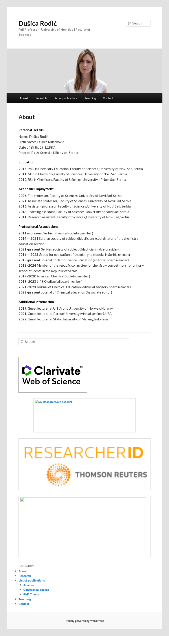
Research (41, 98)
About (24, 98)
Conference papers (36, 589)
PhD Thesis (31, 594)
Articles (28, 585)
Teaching (90, 98)
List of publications (66, 98)
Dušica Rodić (37, 23)
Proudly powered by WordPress (84, 621)
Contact (108, 98)
